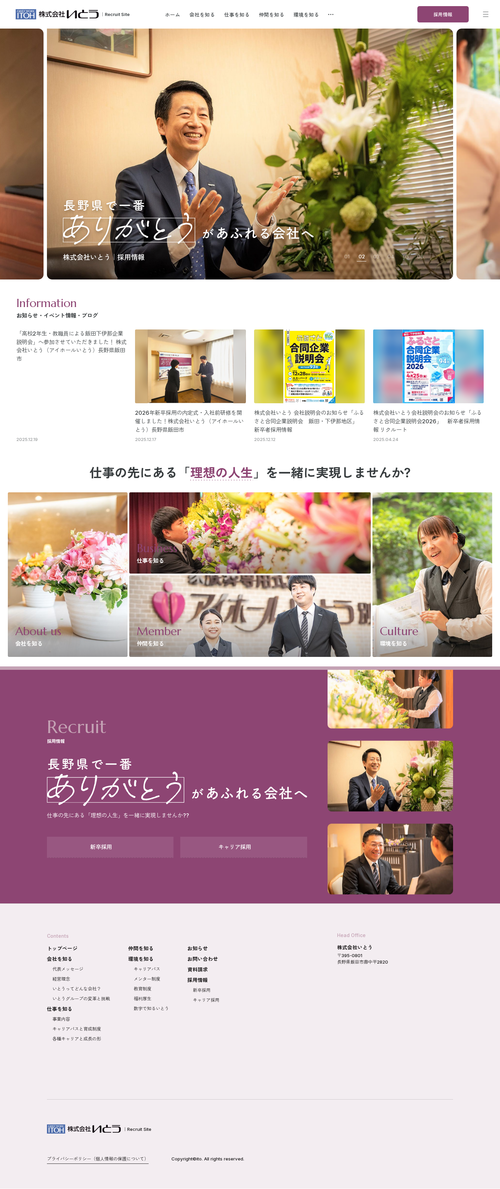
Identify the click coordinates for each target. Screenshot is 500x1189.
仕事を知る (59, 1009)
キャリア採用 (206, 1000)
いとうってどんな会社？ (76, 988)
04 (390, 257)
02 (362, 257)
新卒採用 (202, 990)
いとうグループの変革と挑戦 (81, 998)
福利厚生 (142, 998)
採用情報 (197, 980)
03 (376, 257)
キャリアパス (147, 969)
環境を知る (141, 959)
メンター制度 (147, 979)
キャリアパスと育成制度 (76, 1029)
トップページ (62, 949)
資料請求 (197, 970)
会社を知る (59, 959)
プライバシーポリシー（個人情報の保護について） (98, 1158)
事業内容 (61, 1019)
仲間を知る (141, 949)
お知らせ (197, 949)
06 (420, 257)
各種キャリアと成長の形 (76, 1038)
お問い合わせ (202, 959)
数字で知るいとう (151, 1008)
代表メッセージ (67, 969)
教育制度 (142, 988)
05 (406, 257)
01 (347, 257)
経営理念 (61, 979)
